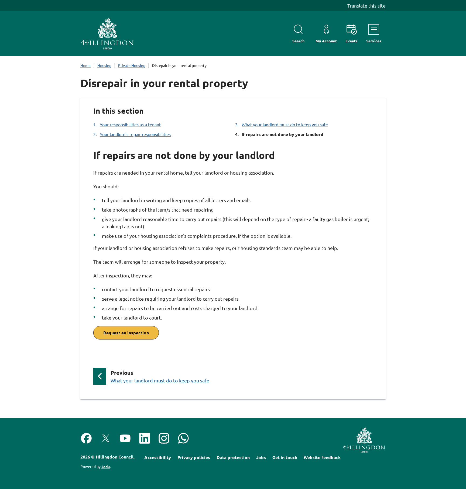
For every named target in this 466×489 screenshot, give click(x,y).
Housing (104, 65)
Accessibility (157, 457)
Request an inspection (126, 332)
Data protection (233, 457)
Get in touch (284, 457)
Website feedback (322, 457)
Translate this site (366, 5)
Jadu (105, 466)
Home (85, 65)
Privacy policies (193, 457)
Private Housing (131, 65)
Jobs (261, 457)
